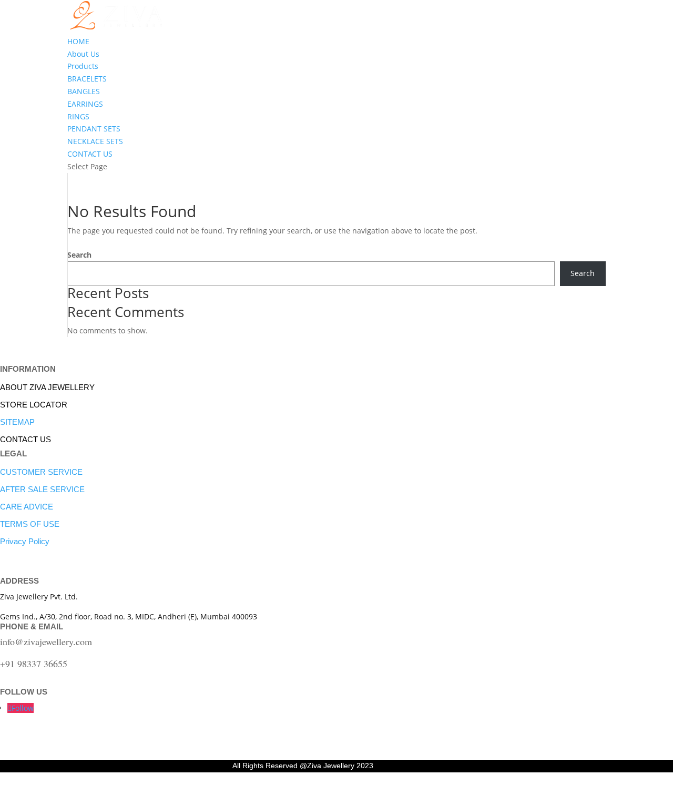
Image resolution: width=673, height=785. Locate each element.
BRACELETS (87, 79)
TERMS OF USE (29, 523)
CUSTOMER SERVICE (41, 471)
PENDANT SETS (93, 129)
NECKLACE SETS (95, 141)
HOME (78, 41)
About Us (83, 54)
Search (79, 255)
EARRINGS (85, 104)
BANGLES (83, 91)
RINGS (78, 116)
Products (82, 66)
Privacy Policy (24, 541)
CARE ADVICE (26, 506)
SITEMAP (17, 421)
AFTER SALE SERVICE (42, 489)
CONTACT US (90, 154)
